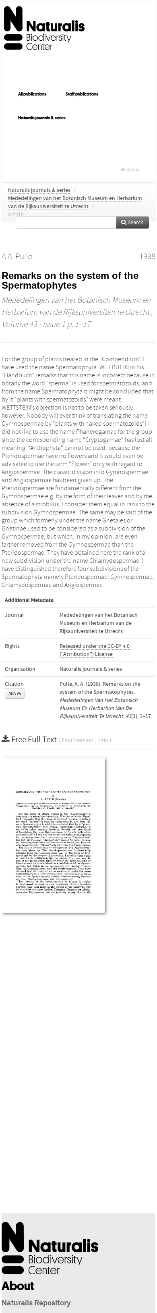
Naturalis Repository (36, 1303)
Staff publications (82, 94)
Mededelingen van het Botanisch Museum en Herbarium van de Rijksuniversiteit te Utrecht (99, 623)
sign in (132, 170)
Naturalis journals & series (42, 118)
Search (135, 222)
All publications (32, 94)
